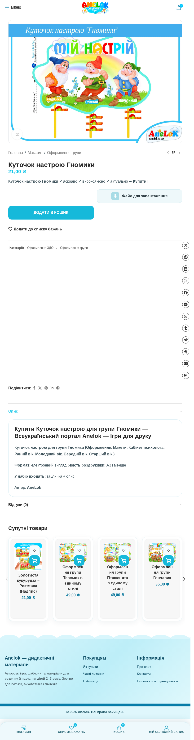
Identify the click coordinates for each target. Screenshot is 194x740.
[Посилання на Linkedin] (52, 388)
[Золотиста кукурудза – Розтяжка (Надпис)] (28, 557)
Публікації (90, 681)
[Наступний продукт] (179, 153)
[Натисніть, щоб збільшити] (17, 134)
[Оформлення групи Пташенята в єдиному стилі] (118, 552)
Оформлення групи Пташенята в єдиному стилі (117, 577)
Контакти (144, 674)
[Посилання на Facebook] (34, 388)
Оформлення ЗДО (40, 248)
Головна (15, 153)
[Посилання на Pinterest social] (46, 388)
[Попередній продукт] (168, 153)
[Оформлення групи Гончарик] (162, 552)
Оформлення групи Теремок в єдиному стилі (72, 577)
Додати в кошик (51, 213)
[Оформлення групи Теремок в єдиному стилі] (73, 553)
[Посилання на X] (40, 388)
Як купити (90, 667)
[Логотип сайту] (95, 7)
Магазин (35, 153)
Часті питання (94, 674)
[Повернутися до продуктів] (173, 153)
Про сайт (144, 667)
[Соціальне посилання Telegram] (58, 388)
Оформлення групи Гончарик (162, 572)
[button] (34, 560)
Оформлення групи (64, 153)
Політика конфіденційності (157, 681)
